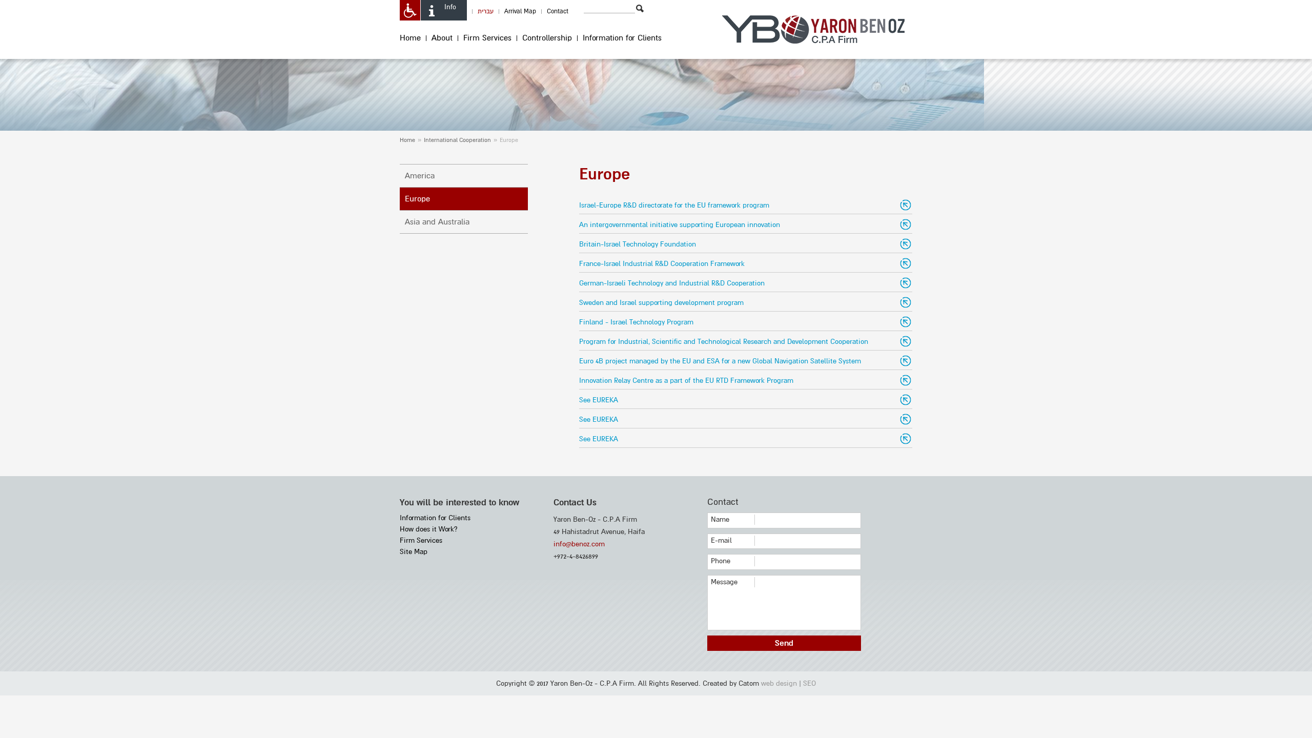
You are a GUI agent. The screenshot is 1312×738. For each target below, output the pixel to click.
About (442, 38)
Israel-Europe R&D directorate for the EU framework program (674, 205)
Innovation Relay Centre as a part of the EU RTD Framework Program (686, 380)
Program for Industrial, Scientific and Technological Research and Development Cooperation (723, 341)
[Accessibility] (410, 10)
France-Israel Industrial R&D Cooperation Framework (662, 263)
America (420, 176)
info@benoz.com (579, 544)
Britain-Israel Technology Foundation (637, 244)
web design (779, 683)
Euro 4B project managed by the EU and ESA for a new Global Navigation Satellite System (720, 361)
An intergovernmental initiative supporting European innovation (679, 224)
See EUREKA (598, 400)
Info (450, 7)
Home (410, 38)
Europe (417, 199)
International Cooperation (457, 140)
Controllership (547, 38)
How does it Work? (429, 529)
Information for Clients (622, 38)
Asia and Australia (437, 222)
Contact (557, 11)
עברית (486, 11)
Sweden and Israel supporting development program (661, 302)
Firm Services (487, 38)
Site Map (413, 551)
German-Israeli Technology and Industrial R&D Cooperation (672, 283)
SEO (809, 683)
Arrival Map (520, 11)
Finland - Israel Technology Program (636, 322)
